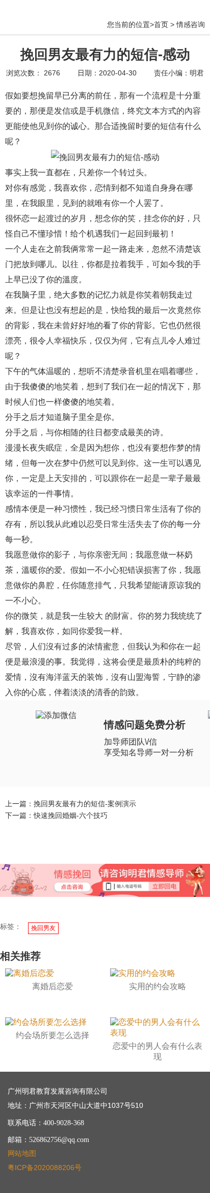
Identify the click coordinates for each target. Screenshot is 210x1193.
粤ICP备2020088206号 (45, 1167)
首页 (161, 24)
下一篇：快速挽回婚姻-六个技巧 (56, 815)
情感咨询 (190, 24)
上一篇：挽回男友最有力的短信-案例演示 (70, 804)
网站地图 (22, 1153)
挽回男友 (43, 928)
